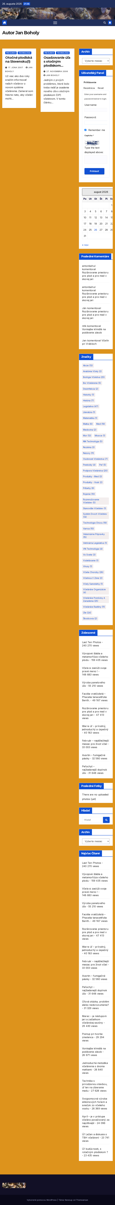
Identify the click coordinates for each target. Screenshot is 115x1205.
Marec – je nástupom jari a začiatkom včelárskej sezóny (94, 1019)
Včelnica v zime (93, 578)
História (88, 400)
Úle (87, 612)
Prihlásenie (90, 82)
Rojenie (89, 494)
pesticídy (89, 464)
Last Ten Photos (91, 642)
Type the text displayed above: (93, 150)
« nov (85, 244)
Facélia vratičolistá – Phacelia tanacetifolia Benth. (94, 697)
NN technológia (93, 441)
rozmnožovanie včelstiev (91, 501)
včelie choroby (93, 572)
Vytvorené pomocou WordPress (42, 1200)
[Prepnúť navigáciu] (55, 22)
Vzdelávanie (91, 560)
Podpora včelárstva (95, 470)
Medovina (89, 429)
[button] (104, 22)
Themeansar (82, 1200)
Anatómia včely (92, 371)
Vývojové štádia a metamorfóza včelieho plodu (95, 657)
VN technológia (93, 549)
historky (88, 394)
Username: (90, 104)
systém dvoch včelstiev (95, 515)
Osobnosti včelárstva (95, 459)
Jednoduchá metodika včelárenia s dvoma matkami (95, 1066)
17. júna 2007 (16, 67)
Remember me (96, 130)
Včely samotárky (93, 584)
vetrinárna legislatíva (95, 543)
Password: (90, 117)
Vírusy (87, 566)
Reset (101, 88)
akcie (88, 365)
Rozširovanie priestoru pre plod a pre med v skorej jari (95, 276)
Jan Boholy (53, 75)
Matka (88, 424)
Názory (88, 453)
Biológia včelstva (94, 377)
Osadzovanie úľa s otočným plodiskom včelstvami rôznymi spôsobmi (57, 67)
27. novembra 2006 (57, 71)
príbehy (88, 488)
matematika (90, 418)
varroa (88, 528)
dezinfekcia (90, 389)
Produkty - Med (92, 476)
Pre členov (11, 53)
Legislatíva (90, 406)
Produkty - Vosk (93, 482)
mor (87, 435)
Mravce (100, 435)
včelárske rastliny (94, 606)
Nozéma (89, 447)
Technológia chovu (95, 522)
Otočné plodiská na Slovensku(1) (18, 60)
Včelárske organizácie (94, 591)
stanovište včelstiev (94, 508)
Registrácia (89, 88)
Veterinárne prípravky (94, 535)
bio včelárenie (92, 383)
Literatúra (89, 412)
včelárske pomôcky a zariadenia (94, 599)
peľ (102, 464)
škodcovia (90, 618)
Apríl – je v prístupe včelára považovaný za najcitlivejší (95, 1120)
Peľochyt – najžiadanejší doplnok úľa (94, 769)
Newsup (68, 1200)
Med (100, 424)
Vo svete (89, 554)
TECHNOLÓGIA (24, 53)
